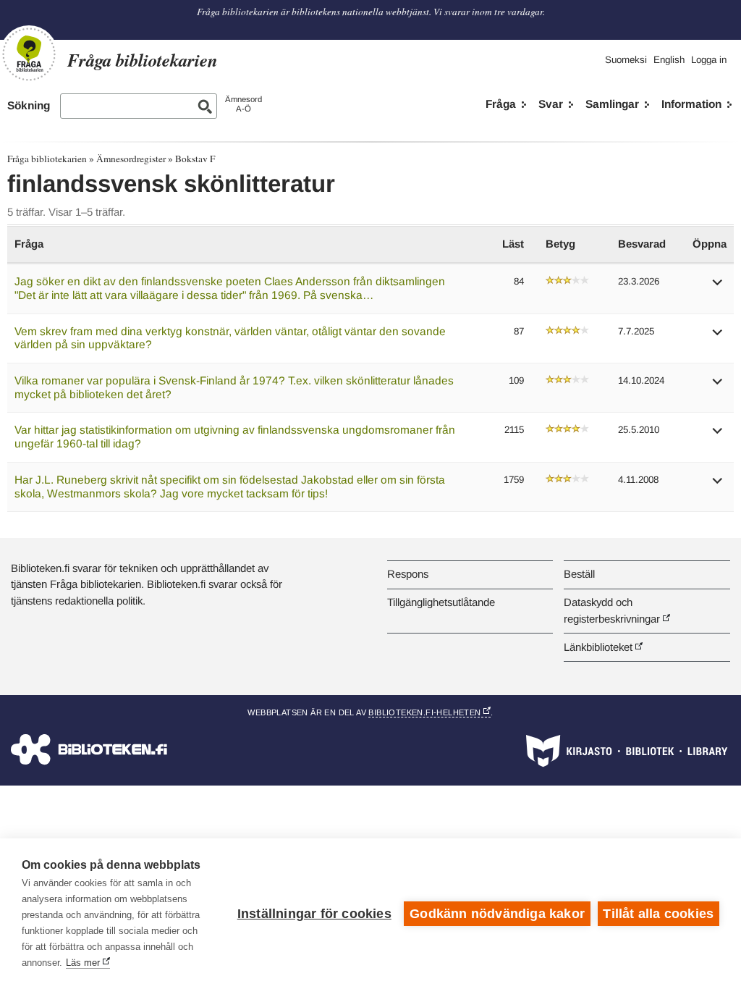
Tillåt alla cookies (658, 913)
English (669, 59)
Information (691, 104)
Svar (550, 104)
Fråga (501, 104)
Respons (407, 574)
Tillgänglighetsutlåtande (441, 602)
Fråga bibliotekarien (47, 158)
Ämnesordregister (131, 158)
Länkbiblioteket (598, 647)
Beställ (579, 574)
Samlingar (612, 104)
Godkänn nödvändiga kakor (497, 913)
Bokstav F (195, 158)
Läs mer (83, 962)
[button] (718, 287)
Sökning (28, 105)
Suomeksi (626, 59)
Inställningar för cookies (314, 913)
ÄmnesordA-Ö (243, 104)
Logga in (709, 59)
